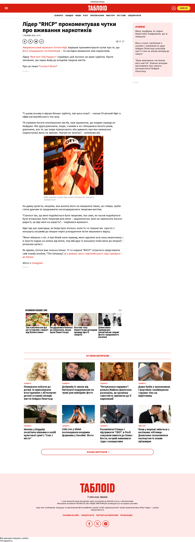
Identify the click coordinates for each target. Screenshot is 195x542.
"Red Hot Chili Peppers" (43, 56)
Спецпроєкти (134, 15)
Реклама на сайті (71, 515)
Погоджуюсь (6, 540)
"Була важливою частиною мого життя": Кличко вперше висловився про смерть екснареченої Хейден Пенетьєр (151, 66)
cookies (25, 538)
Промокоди (126, 515)
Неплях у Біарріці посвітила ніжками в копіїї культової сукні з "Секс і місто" (40, 434)
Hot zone (121, 15)
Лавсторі (110, 15)
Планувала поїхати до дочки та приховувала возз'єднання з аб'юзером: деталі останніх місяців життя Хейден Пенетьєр (40, 392)
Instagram (37, 263)
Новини (140, 26)
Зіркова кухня (97, 15)
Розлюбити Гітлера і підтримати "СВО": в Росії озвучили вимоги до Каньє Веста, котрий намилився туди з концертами (116, 435)
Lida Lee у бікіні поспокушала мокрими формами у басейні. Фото (78, 432)
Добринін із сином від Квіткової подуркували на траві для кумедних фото (78, 389)
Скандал (69, 15)
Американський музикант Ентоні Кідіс (45, 47)
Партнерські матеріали (107, 515)
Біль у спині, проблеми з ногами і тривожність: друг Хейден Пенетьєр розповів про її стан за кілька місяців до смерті (152, 48)
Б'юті (85, 15)
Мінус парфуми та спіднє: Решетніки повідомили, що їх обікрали (151, 34)
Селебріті (58, 15)
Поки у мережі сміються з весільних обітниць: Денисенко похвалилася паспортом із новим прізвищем (153, 435)
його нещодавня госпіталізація (41, 50)
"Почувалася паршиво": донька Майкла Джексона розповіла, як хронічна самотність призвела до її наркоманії (115, 392)
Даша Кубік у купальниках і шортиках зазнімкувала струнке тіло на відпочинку (154, 391)
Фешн (78, 15)
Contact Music (48, 66)
